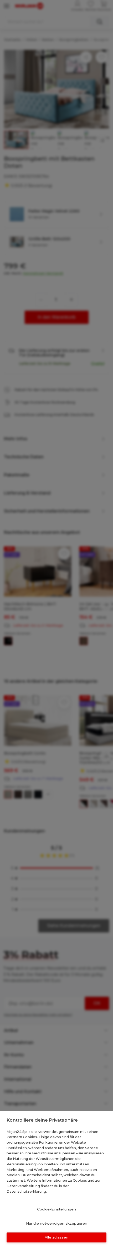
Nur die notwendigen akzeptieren (56, 1223)
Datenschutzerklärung (26, 1191)
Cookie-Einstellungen (56, 1209)
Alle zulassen (56, 1237)
